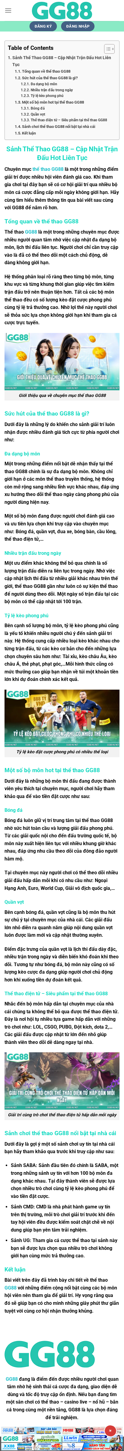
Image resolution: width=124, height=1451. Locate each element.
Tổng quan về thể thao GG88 (46, 71)
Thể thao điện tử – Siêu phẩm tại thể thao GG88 (69, 120)
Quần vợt (38, 114)
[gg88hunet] (62, 11)
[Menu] (8, 10)
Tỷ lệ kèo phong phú (47, 96)
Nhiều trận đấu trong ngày (52, 90)
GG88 (31, 232)
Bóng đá (37, 108)
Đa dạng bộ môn (44, 84)
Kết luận (29, 133)
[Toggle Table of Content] (106, 49)
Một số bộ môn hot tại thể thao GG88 (53, 102)
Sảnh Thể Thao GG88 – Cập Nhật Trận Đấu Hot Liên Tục (61, 61)
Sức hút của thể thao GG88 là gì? (50, 78)
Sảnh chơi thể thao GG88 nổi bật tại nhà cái (58, 126)
